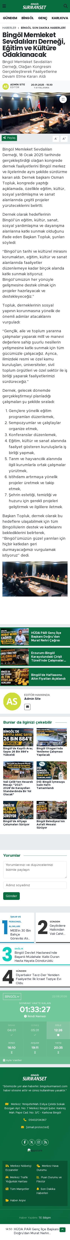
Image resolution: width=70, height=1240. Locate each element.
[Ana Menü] (4, 6)
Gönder (11, 896)
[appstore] (35, 1151)
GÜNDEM (10, 18)
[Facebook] (25, 1142)
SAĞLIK (19, 949)
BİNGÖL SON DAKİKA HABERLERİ (43, 28)
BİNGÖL (27, 18)
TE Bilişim (44, 1217)
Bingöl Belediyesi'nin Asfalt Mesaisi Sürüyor (51, 824)
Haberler (9, 28)
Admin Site (32, 698)
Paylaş (11, 137)
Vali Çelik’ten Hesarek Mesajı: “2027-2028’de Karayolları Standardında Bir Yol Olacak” (18, 788)
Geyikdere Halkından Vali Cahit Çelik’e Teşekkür (58, 930)
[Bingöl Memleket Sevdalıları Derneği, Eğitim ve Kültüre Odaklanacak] (35, 113)
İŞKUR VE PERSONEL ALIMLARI (15, 921)
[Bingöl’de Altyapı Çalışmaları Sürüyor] (18, 809)
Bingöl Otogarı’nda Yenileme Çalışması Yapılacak (50, 751)
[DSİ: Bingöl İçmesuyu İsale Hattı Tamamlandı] (52, 770)
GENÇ (42, 18)
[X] (32, 1142)
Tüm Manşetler (19, 1189)
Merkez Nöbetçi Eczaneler (19, 1168)
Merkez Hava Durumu (47, 1168)
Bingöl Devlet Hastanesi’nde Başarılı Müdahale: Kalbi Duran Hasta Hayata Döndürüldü (37, 956)
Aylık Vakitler (14, 1060)
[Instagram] (38, 1142)
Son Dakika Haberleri (46, 1191)
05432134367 (37, 1120)
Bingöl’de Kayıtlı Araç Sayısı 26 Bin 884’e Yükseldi (18, 751)
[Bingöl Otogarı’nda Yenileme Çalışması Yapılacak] (52, 737)
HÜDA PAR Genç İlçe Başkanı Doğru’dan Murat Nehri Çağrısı (36, 1233)
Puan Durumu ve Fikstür (49, 1179)
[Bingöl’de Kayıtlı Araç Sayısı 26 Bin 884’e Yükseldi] (18, 737)
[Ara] (66, 6)
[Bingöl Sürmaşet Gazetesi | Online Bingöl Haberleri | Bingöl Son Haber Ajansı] (34, 6)
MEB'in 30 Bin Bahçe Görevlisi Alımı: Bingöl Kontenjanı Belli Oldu (21, 935)
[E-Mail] (27, 707)
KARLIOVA (60, 18)
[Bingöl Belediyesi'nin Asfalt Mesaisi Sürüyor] (52, 809)
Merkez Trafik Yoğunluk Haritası (17, 1179)
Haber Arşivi (18, 1200)
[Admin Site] (12, 701)
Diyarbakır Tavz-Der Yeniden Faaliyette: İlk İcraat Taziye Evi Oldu (38, 979)
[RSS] (45, 1142)
